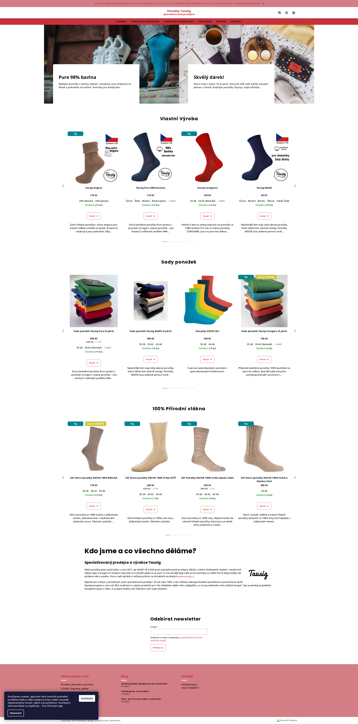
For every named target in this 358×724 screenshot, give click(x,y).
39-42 (151, 344)
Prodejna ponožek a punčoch (77, 684)
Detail (92, 216)
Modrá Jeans (159, 200)
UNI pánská (101, 200)
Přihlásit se (158, 647)
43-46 (159, 344)
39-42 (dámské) (206, 200)
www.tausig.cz (186, 576)
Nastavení (16, 713)
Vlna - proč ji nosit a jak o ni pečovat (141, 699)
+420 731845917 (190, 687)
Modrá (146, 200)
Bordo (261, 200)
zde (60, 705)
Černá (129, 200)
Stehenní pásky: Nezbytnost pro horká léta (144, 684)
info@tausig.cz (189, 684)
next (295, 186)
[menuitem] (121, 21)
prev (63, 186)
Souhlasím (87, 698)
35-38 (193, 200)
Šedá (137, 200)
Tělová (270, 200)
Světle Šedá (283, 200)
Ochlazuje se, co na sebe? (135, 691)
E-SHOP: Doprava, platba (74, 688)
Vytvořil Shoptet (288, 720)
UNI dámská (86, 200)
